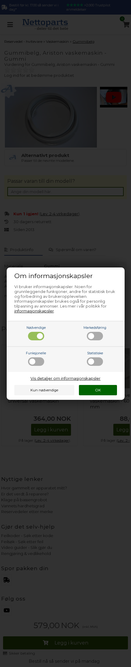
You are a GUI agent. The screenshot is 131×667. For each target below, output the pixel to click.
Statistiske (95, 353)
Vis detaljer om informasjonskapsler (65, 378)
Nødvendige (36, 328)
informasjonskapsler (34, 310)
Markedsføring (94, 328)
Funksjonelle (36, 353)
